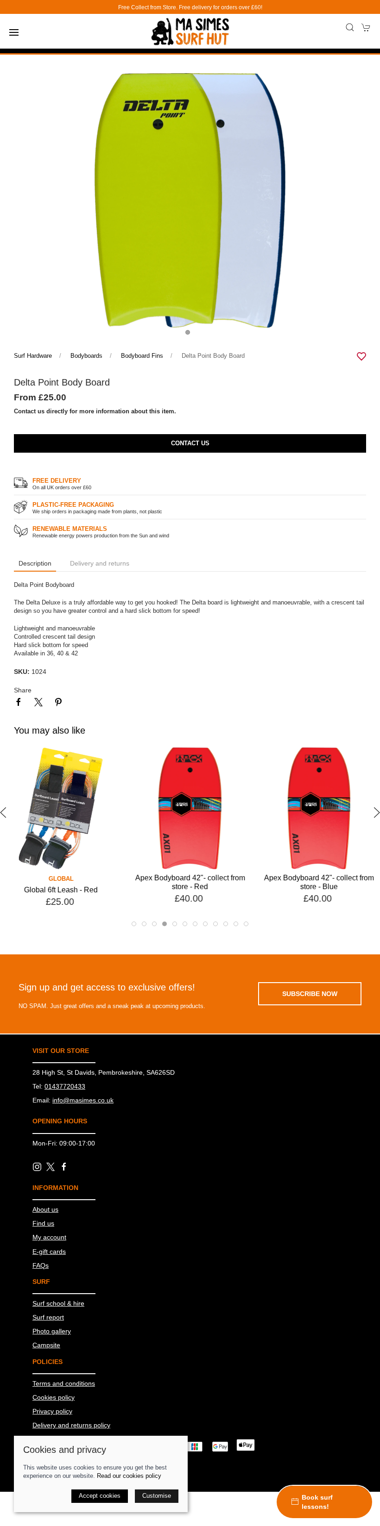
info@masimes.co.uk (83, 1100)
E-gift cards (49, 1251)
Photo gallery (51, 1331)
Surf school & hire (58, 1303)
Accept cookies (99, 1495)
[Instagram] (37, 1166)
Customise (156, 1495)
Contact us (190, 443)
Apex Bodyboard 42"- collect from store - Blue (319, 882)
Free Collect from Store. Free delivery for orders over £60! (190, 7)
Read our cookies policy (129, 1476)
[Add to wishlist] (109, 760)
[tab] (134, 924)
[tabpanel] (190, 200)
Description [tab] (35, 563)
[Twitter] (50, 1166)
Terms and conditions (63, 1383)
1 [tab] (190, 334)
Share (23, 690)
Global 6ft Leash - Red (61, 890)
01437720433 (64, 1086)
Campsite (46, 1345)
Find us (43, 1223)
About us (45, 1209)
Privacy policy (52, 1411)
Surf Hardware (33, 356)
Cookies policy (53, 1397)
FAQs (40, 1265)
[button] (14, 32)
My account (49, 1237)
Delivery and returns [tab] (99, 563)
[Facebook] (64, 1166)
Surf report (48, 1317)
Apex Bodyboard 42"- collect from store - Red (190, 882)
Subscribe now (309, 993)
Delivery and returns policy (71, 1425)
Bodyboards (86, 356)
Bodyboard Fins (142, 356)
